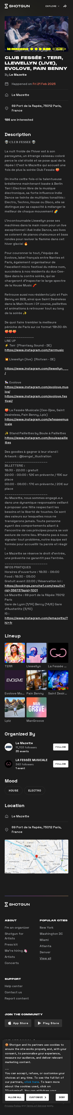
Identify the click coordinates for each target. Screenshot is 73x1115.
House (13, 790)
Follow (60, 747)
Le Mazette (18, 75)
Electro (34, 790)
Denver (45, 952)
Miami (44, 940)
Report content (17, 998)
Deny (62, 1097)
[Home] (17, 6)
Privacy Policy (13, 1105)
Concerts (12, 963)
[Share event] (64, 6)
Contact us (13, 992)
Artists (10, 957)
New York (47, 928)
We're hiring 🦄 (16, 951)
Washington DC (51, 934)
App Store (20, 1023)
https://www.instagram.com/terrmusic (34, 350)
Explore (51, 6)
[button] (60, 747)
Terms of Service (36, 1105)
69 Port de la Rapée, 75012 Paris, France (36, 829)
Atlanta (45, 946)
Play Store (51, 1023)
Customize (36, 1097)
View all (45, 958)
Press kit (11, 944)
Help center (14, 986)
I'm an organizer (17, 928)
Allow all (14, 1097)
